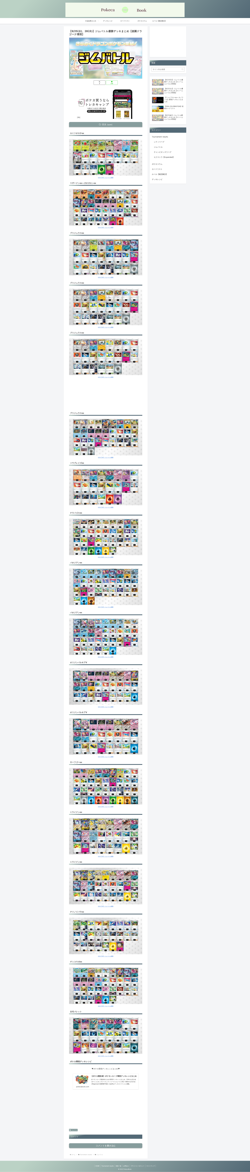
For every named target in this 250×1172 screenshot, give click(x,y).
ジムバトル (74, 1130)
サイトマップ (150, 1166)
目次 (104, 124)
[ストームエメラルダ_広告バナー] (105, 103)
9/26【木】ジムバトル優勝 (105, 177)
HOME (97, 1166)
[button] (182, 69)
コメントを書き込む (106, 1145)
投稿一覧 (118, 1166)
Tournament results (107, 1166)
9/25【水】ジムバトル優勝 (105, 327)
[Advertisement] (105, 395)
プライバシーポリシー (137, 1166)
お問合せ (126, 1166)
